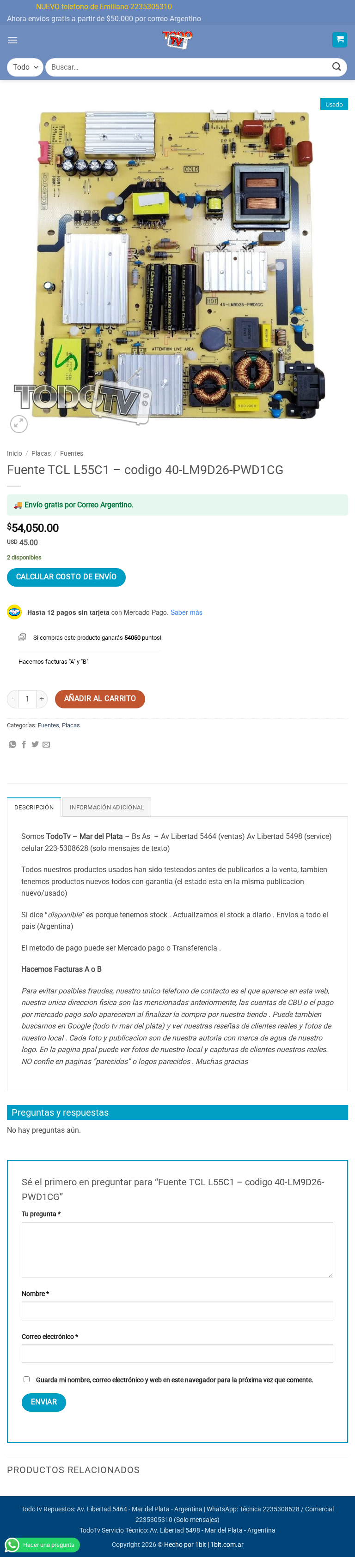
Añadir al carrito (100, 699)
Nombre (35, 1294)
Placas (41, 453)
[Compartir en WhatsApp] (12, 745)
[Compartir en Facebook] (24, 745)
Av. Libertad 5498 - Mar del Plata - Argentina (212, 1530)
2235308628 (281, 1509)
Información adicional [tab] (107, 807)
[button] (12, 40)
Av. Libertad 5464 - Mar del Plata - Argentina (139, 1509)
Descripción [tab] (34, 807)
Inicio (14, 453)
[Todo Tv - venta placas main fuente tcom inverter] (177, 39)
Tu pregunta (41, 1214)
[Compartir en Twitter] (35, 745)
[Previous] (7, 1495)
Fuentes (71, 453)
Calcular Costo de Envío (66, 577)
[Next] (348, 1495)
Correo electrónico (50, 1337)
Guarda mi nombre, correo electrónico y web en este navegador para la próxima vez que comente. (174, 1380)
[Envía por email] (46, 745)
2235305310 (153, 1520)
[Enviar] (337, 67)
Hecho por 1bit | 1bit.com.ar (204, 1545)
